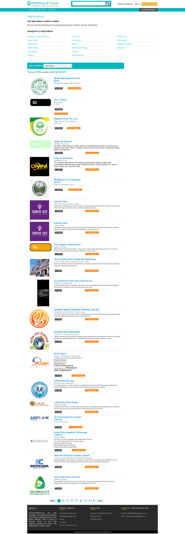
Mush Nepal (60, 353)
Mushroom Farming (79, 48)
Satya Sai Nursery (63, 141)
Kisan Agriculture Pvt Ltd (67, 477)
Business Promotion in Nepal (101, 513)
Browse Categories (125, 4)
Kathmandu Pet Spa (64, 381)
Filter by (36, 66)
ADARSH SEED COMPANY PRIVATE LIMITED (76, 310)
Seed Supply (122, 40)
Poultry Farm (122, 36)
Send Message (74, 88)
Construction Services (68, 513)
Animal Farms (32, 40)
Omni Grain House (63, 158)
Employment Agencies (68, 516)
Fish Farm (76, 36)
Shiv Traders (60, 100)
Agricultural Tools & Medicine (38, 36)
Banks (62, 519)
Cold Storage (32, 51)
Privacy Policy (95, 516)
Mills (74, 44)
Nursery (75, 51)
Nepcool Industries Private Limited (71, 455)
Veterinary (121, 48)
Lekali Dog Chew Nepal (66, 402)
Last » (100, 501)
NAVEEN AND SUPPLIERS (67, 332)
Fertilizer (30, 55)
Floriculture (76, 40)
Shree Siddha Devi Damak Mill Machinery (75, 259)
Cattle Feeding (32, 48)
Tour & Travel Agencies (68, 525)
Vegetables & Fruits (124, 44)
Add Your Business (149, 4)
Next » (53, 501)
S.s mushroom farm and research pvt (73, 281)
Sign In (137, 4)
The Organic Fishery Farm (67, 244)
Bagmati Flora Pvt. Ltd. (66, 119)
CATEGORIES (148, 9)
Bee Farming (32, 44)
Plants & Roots (78, 55)
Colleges (63, 522)
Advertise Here (96, 519)
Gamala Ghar (60, 201)
